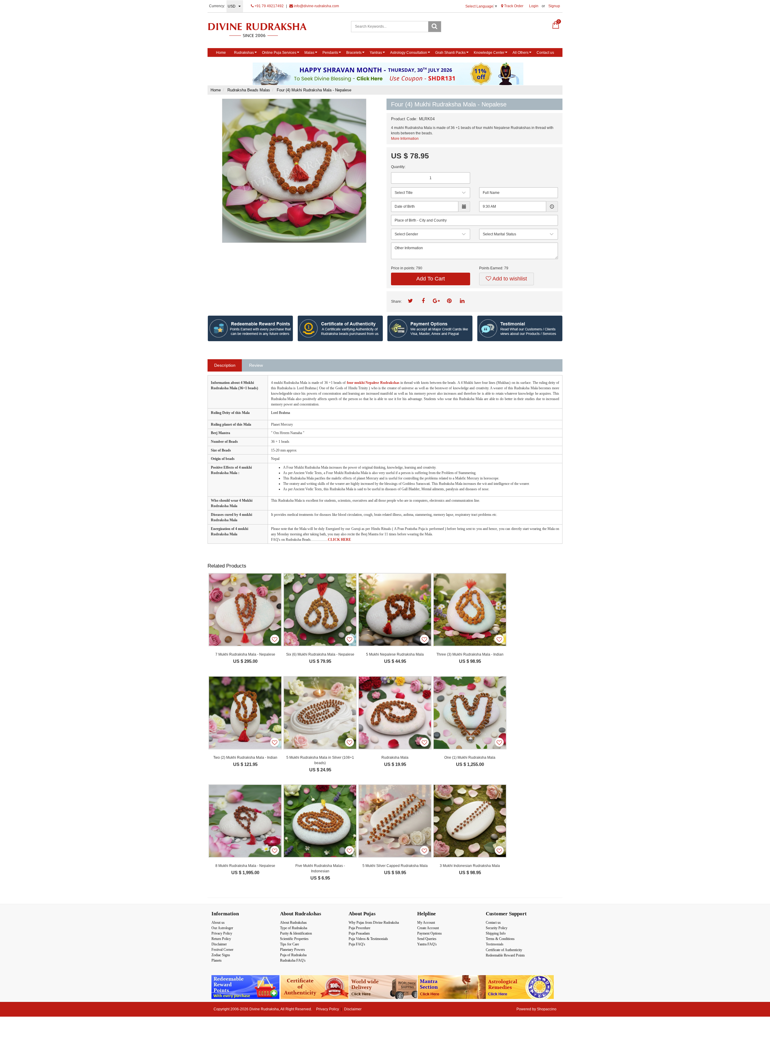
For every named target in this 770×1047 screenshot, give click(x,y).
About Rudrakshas (293, 922)
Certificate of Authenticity (504, 950)
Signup (554, 6)
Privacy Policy (221, 933)
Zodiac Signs (220, 955)
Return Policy (221, 939)
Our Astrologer (222, 928)
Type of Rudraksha (293, 928)
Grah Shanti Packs (450, 53)
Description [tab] (225, 365)
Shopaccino (546, 1009)
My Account (426, 922)
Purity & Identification (296, 933)
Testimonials (495, 944)
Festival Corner (222, 950)
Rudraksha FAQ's (293, 960)
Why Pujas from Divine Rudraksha (374, 922)
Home (221, 53)
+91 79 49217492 (269, 6)
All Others (520, 53)
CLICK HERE (339, 539)
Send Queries (426, 939)
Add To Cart (430, 279)
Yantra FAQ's (427, 944)
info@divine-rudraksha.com (316, 6)
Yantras (376, 53)
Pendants (330, 53)
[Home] (264, 30)
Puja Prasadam (359, 933)
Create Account (428, 928)
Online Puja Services (279, 53)
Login (533, 6)
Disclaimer (219, 944)
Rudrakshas (244, 53)
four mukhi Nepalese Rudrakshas (373, 383)
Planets (216, 960)
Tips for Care (289, 944)
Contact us (545, 53)
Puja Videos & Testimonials (368, 939)
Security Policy (496, 928)
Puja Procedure (359, 928)
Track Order (513, 6)
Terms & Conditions (500, 939)
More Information (405, 138)
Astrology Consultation (408, 53)
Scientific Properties (294, 939)
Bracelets (354, 53)
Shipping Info (496, 933)
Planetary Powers (292, 950)
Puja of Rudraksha (293, 955)
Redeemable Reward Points (505, 955)
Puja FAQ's (357, 944)
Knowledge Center (489, 53)
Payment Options (429, 933)
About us (218, 922)
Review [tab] (256, 365)
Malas (309, 53)
